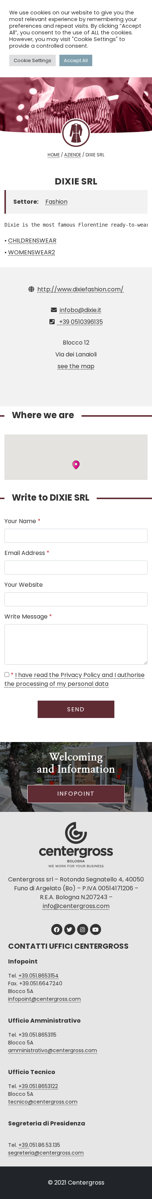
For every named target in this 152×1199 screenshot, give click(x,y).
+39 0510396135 (80, 322)
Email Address (26, 553)
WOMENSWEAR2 (31, 252)
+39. (23, 1145)
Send (76, 709)
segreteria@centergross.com (46, 1152)
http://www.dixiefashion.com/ (80, 289)
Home (54, 155)
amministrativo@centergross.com (52, 1050)
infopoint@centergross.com (44, 999)
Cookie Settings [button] (32, 60)
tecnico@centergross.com (42, 1101)
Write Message (28, 616)
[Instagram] (82, 929)
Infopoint (76, 793)
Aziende (72, 155)
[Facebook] (56, 929)
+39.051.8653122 (38, 1086)
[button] (76, 465)
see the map (76, 366)
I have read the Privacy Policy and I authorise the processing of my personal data (74, 679)
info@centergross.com (76, 906)
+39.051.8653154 (38, 975)
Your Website (23, 584)
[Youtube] (95, 929)
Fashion (56, 201)
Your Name (22, 521)
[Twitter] (69, 929)
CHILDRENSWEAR (32, 240)
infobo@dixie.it (80, 310)
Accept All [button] (76, 60)
